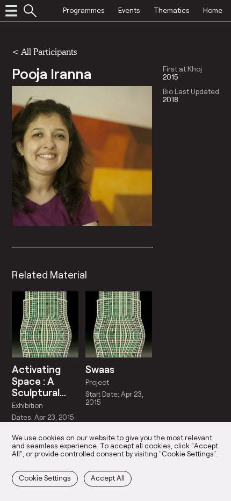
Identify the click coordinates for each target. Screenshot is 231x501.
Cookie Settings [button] (45, 478)
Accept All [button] (108, 478)
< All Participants (44, 51)
